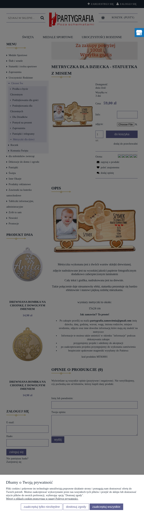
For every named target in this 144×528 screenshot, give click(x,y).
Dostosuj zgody (76, 506)
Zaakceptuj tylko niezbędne (42, 506)
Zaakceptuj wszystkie (106, 506)
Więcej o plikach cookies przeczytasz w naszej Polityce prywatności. (42, 498)
